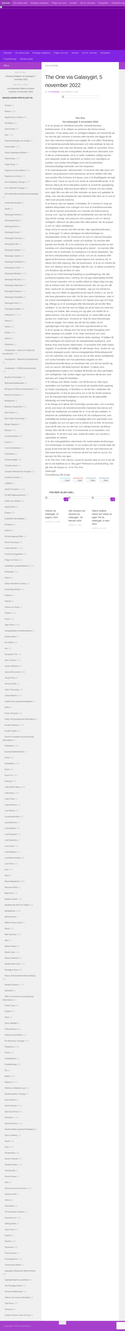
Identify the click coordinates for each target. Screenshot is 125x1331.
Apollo (7, 209)
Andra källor (10, 147)
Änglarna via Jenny (13, 176)
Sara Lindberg (11, 1135)
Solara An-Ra (10, 1194)
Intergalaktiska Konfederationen (18, 631)
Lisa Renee (10, 811)
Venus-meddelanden (14, 1291)
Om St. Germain (87, 3)
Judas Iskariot (11, 695)
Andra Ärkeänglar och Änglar (17, 141)
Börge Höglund (11, 424)
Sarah (7, 1141)
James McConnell (12, 672)
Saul (7, 1147)
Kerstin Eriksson (12, 725)
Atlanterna (9, 344)
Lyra (6, 870)
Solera (7, 1200)
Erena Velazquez (12, 542)
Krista (7, 758)
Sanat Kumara (11, 1123)
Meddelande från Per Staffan (17, 905)
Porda (7, 1053)
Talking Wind (10, 1224)
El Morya (8, 525)
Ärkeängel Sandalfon (14, 297)
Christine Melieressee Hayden (18, 472)
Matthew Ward (11, 899)
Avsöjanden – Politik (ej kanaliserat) (20, 368)
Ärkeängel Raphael (13, 291)
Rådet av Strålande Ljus (15, 1088)
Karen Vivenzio (11, 713)
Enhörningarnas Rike (14, 536)
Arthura (8, 321)
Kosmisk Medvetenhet (14, 752)
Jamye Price (10, 678)
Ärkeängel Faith (11, 244)
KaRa (7, 707)
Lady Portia (10, 799)
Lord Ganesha (11, 840)
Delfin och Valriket (12, 501)
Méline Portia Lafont (13, 923)
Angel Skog (10, 164)
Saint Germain (11, 1106)
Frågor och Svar (12, 560)
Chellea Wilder (11, 460)
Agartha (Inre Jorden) (14, 117)
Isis (6, 648)
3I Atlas (8, 105)
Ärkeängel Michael (13, 279)
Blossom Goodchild (13, 407)
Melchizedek (10, 917)
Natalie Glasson (12, 985)
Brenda (8, 430)
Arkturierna (9, 315)
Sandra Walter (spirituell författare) (19, 1129)
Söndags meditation (39, 3)
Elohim (8, 530)
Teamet (8, 1241)
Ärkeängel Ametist (12, 215)
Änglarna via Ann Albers (15, 170)
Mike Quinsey (10, 934)
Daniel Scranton (12, 489)
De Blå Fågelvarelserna (15, 495)
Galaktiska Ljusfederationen (17, 566)
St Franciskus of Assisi (14, 1212)
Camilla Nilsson (11, 436)
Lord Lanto (9, 846)
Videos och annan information (18, 1297)
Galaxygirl (51, 66)
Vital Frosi (9, 1303)
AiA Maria (9, 123)
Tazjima (8, 1235)
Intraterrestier (10, 637)
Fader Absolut (11, 548)
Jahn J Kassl (10, 660)
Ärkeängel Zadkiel (13, 309)
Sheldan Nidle (11, 1165)
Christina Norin (11, 466)
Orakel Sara (10, 1005)
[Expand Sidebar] (122, 65)
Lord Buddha (10, 828)
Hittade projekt (26, 59)
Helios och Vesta (12, 607)
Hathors (8, 595)
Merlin (7, 929)
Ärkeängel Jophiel (12, 256)
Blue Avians (10, 412)
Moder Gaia (10, 952)
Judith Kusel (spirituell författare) (18, 701)
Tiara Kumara (10, 1253)
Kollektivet (9, 746)
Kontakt (73, 3)
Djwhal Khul (10, 507)
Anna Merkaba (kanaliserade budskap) (21, 194)
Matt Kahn (9, 893)
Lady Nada (9, 793)
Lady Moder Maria (12, 787)
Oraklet (8, 1011)
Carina (7, 442)
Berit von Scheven (13, 395)
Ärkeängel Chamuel (13, 238)
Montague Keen (11, 970)
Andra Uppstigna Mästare (16, 153)
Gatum (7, 578)
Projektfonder (10, 1059)
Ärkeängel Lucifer (12, 268)
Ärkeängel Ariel (11, 226)
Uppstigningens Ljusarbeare (17, 1280)
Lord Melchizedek (12, 858)
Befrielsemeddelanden (14, 383)
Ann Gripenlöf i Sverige (15, 188)
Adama (8, 111)
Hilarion (8, 613)
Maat (7, 875)
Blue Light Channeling (14, 418)
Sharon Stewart (11, 1159)
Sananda (9, 1117)
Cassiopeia (10, 454)
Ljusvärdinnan (11, 822)
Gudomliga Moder (12, 589)
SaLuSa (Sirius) (11, 1112)
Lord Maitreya (10, 852)
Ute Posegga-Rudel (13, 1286)
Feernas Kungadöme (14, 554)
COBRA (8, 483)
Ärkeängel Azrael (12, 232)
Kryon (7, 769)
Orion (7, 1017)
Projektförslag (10, 59)
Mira (6, 940)
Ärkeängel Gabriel (12, 250)
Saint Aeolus (10, 1100)
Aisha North (10, 129)
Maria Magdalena (12, 881)
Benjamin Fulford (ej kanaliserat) (19, 389)
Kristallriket (9, 764)
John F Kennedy (12, 690)
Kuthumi (8, 781)
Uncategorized (11, 1259)
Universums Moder (13, 1265)
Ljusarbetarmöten (12, 817)
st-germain (54, 92)
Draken (8, 513)
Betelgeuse (10, 401)
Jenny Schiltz (10, 684)
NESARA (9, 991)
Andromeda (10, 158)
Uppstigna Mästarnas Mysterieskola (20, 1271)
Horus (7, 619)
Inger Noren (10, 625)
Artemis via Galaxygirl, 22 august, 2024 (52, 514)
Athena (8, 338)
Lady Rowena (11, 805)
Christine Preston (12, 477)
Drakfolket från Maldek (14, 519)
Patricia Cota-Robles (14, 1035)
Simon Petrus (10, 1176)
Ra (6, 1070)
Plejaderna (9, 1047)
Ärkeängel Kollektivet (14, 262)
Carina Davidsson (12, 448)
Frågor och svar (59, 3)
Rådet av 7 (9, 1082)
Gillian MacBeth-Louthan (15, 583)
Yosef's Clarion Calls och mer (17, 1315)
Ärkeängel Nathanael (14, 285)
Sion (7, 1182)
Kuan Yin (9, 775)
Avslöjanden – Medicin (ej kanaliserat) (21, 359)
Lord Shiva (9, 864)
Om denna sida (20, 3)
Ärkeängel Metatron (13, 274)
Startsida (6, 3)
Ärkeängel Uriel (11, 303)
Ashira (7, 327)
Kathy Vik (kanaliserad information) (20, 719)
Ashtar (7, 333)
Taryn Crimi (10, 1230)
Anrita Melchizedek (13, 203)
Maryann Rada (11, 887)
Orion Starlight (11, 1023)
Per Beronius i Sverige (14, 1041)
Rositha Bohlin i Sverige (15, 1094)
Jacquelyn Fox (11, 654)
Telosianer (9, 1247)
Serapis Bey (10, 1153)
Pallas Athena (11, 1029)
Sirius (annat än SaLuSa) (15, 1188)
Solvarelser (10, 1206)
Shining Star (10, 1170)
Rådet (7, 1076)
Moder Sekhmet (11, 958)
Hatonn (8, 601)
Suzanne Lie (10, 1218)
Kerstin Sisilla (11, 731)
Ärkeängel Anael (12, 220)
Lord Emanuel (11, 834)
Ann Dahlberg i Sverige (15, 182)
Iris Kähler (9, 642)
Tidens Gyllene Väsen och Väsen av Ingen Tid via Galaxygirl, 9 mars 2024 (102, 517)
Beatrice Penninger (13, 377)
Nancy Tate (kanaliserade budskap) (20, 976)
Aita (6, 135)
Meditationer (10, 911)
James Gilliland (11, 666)
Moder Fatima (11, 946)
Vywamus (9, 1309)
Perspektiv (103, 3)
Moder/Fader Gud (12, 964)
